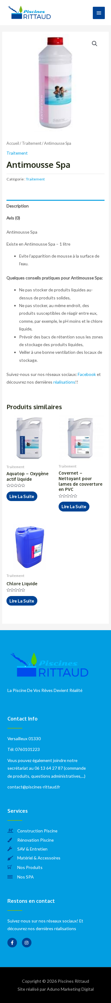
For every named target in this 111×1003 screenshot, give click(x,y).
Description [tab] (17, 205)
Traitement (31, 143)
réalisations (64, 382)
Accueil (12, 143)
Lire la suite (22, 496)
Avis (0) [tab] (13, 217)
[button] (94, 43)
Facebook (87, 374)
